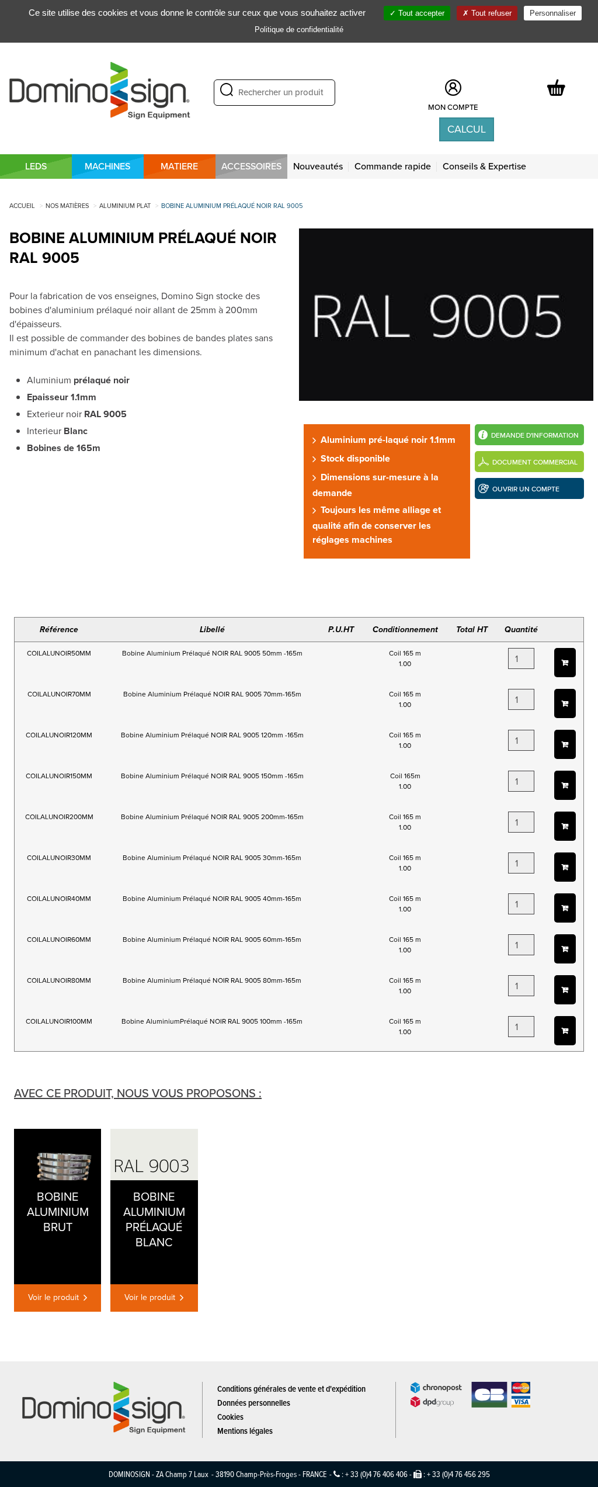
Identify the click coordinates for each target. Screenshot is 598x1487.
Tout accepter (420, 13)
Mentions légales (245, 1430)
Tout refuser (490, 13)
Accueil (22, 205)
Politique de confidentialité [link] (299, 29)
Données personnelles (253, 1402)
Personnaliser (553, 13)
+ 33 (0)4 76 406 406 (376, 1473)
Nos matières (67, 205)
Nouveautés (318, 166)
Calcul (466, 129)
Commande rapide (392, 166)
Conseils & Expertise (484, 166)
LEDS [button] (36, 166)
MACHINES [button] (107, 166)
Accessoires (251, 166)
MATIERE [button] (179, 166)
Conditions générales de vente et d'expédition (291, 1388)
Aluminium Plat (125, 205)
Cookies (230, 1416)
